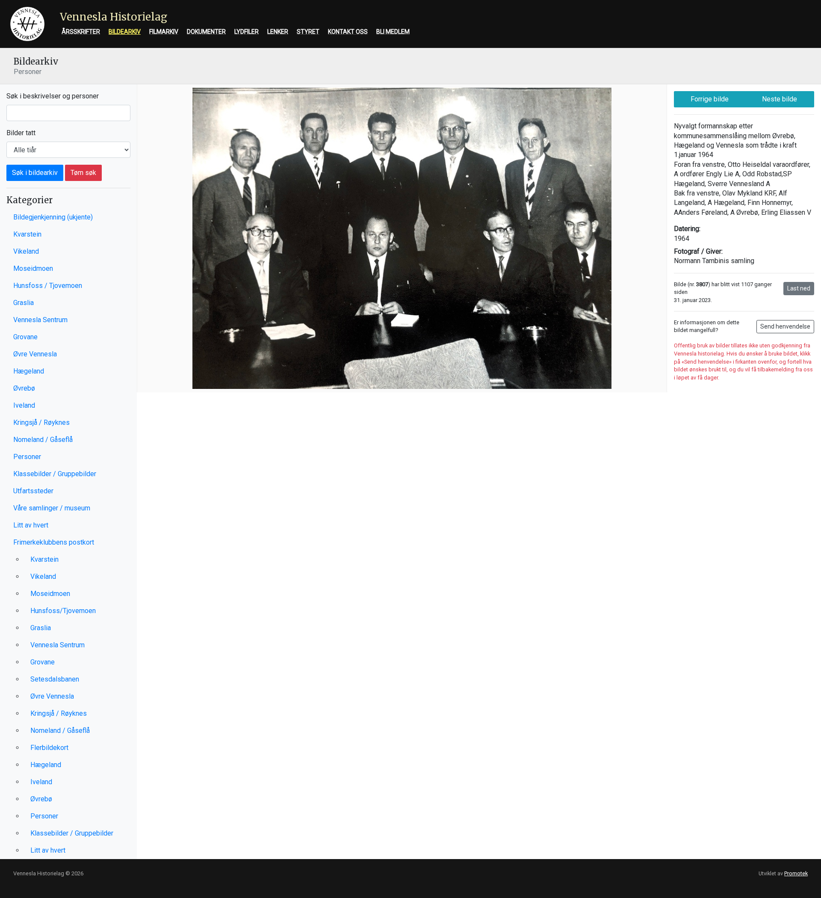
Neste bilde (779, 99)
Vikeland (26, 251)
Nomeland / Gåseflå (43, 440)
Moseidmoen (33, 268)
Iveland (24, 405)
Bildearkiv (125, 31)
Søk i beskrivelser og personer (52, 96)
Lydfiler (246, 31)
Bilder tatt (20, 133)
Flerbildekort (49, 748)
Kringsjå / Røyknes (41, 422)
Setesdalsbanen (54, 679)
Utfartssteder (33, 491)
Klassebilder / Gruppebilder (54, 474)
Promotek (796, 873)
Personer (27, 457)
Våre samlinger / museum (51, 508)
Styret (308, 31)
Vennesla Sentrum (40, 320)
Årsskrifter (81, 31)
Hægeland (28, 371)
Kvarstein (27, 234)
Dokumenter (206, 31)
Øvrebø (24, 388)
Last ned (798, 288)
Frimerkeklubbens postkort (53, 542)
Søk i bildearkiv (35, 173)
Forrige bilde (710, 99)
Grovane (25, 337)
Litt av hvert (30, 525)
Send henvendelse (785, 326)
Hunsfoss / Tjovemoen (47, 286)
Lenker (277, 31)
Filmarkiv (163, 31)
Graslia (23, 303)
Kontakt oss (348, 31)
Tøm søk (83, 173)
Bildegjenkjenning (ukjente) (53, 217)
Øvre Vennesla (35, 354)
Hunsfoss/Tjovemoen (63, 611)
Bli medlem (393, 31)
